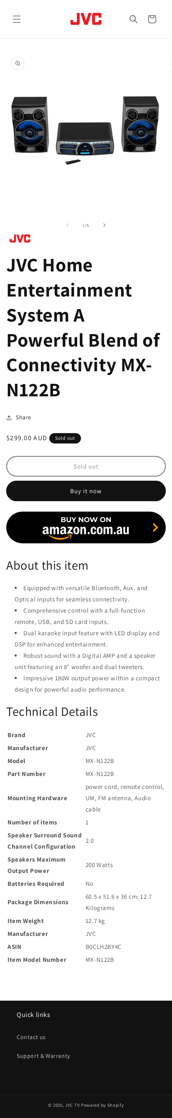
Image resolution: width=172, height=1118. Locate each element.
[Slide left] (67, 225)
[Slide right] (104, 225)
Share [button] (23, 417)
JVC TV (72, 1105)
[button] (17, 19)
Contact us (31, 1037)
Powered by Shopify (102, 1105)
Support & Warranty (43, 1056)
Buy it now (86, 491)
